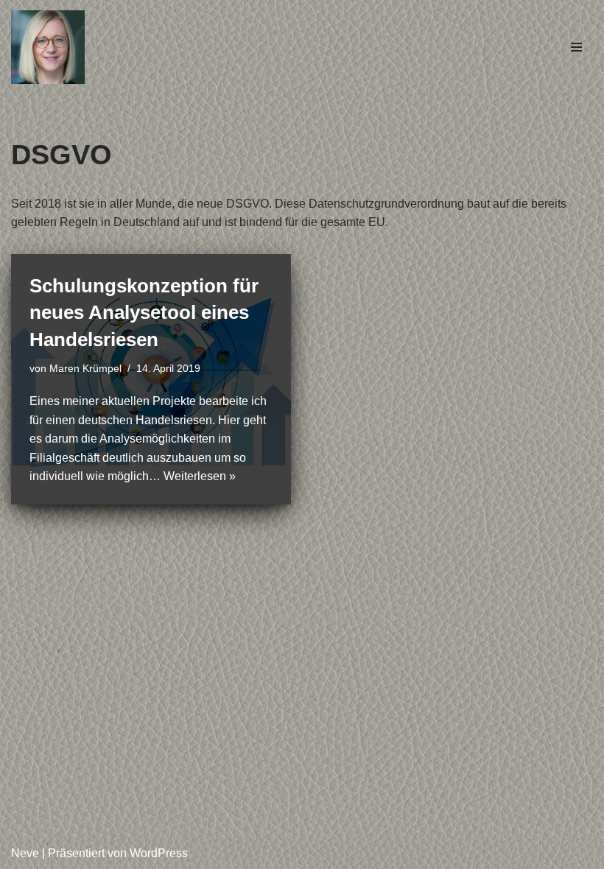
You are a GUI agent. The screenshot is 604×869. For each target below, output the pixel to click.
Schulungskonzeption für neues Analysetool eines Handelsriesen (144, 313)
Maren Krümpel (85, 368)
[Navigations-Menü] (576, 47)
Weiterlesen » (200, 476)
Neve (25, 853)
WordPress (159, 853)
